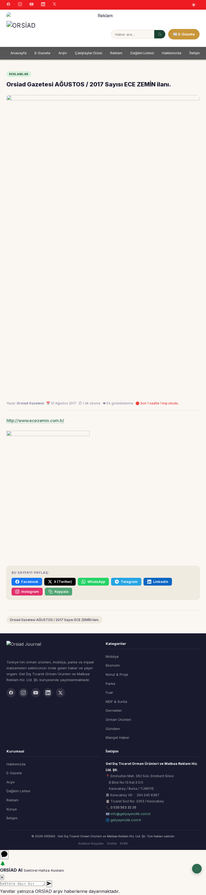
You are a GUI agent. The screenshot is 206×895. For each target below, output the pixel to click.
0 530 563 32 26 (123, 807)
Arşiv (62, 53)
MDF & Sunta (116, 701)
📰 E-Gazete (184, 34)
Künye (11, 809)
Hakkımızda (171, 53)
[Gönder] (49, 884)
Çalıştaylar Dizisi (88, 53)
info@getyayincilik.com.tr (130, 814)
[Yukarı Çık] (197, 869)
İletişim (195, 53)
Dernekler (114, 710)
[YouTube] (32, 5)
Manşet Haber (117, 737)
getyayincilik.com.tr (126, 820)
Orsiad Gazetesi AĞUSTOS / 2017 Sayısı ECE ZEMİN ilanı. (54, 620)
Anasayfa (18, 53)
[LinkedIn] (43, 5)
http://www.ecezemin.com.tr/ (35, 420)
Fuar (109, 692)
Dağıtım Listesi (142, 53)
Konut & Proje (117, 674)
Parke (110, 683)
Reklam (116, 53)
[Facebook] (8, 5)
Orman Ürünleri (118, 719)
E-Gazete (42, 53)
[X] (54, 4)
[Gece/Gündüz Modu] (194, 5)
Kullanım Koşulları (91, 843)
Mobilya (112, 656)
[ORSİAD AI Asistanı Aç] (4, 854)
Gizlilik (112, 843)
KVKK (124, 843)
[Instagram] (20, 5)
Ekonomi (113, 665)
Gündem (113, 728)
